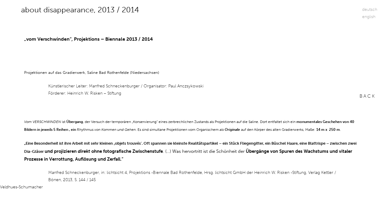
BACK (367, 96)
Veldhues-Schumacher (21, 187)
